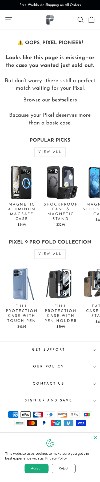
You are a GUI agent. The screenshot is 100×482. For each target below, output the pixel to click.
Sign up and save (48, 400)
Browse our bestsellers (50, 100)
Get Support (48, 349)
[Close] (95, 437)
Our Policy (49, 366)
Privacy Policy (56, 458)
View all (50, 152)
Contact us (49, 383)
